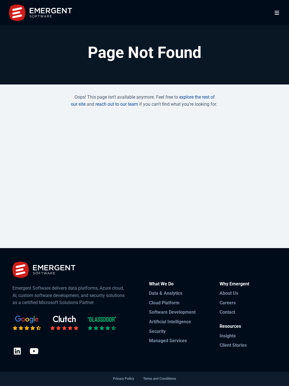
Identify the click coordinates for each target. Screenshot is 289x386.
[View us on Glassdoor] (102, 323)
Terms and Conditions (159, 379)
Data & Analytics (165, 293)
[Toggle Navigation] (277, 13)
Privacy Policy (123, 379)
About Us (229, 293)
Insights (228, 336)
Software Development (172, 312)
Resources (230, 326)
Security (157, 331)
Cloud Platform (164, 302)
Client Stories (233, 345)
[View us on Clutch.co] (64, 323)
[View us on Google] (27, 323)
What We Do (161, 284)
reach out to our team (116, 104)
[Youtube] (34, 351)
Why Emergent (234, 284)
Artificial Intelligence (170, 321)
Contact (227, 312)
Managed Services (168, 340)
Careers (228, 302)
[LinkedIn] (17, 351)
